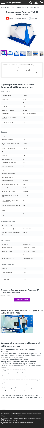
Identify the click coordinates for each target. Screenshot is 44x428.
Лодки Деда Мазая (13, 3)
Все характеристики (21, 18)
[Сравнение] (36, 2)
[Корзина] (41, 2)
